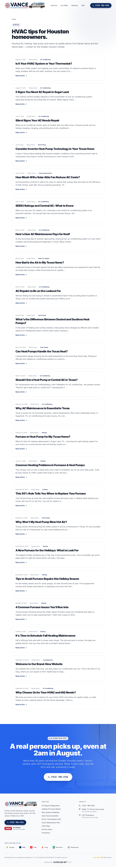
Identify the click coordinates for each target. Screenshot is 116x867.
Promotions (46, 833)
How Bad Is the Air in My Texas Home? (40, 262)
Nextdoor (59, 847)
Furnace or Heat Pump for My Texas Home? (43, 436)
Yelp (35, 847)
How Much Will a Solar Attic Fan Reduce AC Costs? (48, 177)
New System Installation (50, 812)
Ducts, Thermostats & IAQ (51, 819)
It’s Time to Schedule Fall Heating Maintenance (45, 635)
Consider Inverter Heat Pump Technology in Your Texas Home (55, 148)
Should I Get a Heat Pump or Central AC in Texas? (46, 379)
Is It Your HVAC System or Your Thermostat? (44, 63)
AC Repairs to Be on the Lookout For (38, 291)
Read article (20, 76)
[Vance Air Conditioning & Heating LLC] (25, 5)
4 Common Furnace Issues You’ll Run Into (42, 607)
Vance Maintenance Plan (51, 823)
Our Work (64, 5)
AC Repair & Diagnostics (51, 806)
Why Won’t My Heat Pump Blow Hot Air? (41, 522)
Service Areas (47, 829)
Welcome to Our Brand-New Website (39, 664)
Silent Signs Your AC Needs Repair (37, 120)
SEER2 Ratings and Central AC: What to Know (45, 205)
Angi (46, 847)
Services (54, 5)
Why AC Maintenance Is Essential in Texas (43, 408)
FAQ (83, 5)
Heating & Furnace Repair (51, 809)
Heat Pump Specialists (50, 816)
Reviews (74, 5)
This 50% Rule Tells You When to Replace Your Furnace (51, 493)
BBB (23, 847)
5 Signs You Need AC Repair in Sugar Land (42, 92)
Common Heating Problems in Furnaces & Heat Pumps (50, 465)
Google (11, 847)
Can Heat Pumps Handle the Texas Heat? (42, 351)
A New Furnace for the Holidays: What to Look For (47, 550)
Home (14, 19)
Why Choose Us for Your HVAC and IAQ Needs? (46, 692)
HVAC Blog (46, 826)
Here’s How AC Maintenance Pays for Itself (43, 234)
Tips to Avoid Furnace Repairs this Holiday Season (47, 578)
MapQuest (75, 847)
